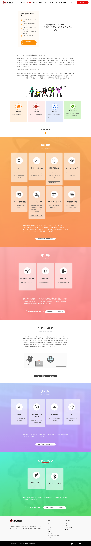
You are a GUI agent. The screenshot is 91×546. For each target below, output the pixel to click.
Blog (46, 2)
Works (35, 2)
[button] (83, 2)
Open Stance (68, 527)
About (40, 2)
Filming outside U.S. (61, 2)
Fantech (67, 529)
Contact (72, 2)
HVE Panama (68, 526)
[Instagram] (76, 544)
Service (29, 2)
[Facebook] (72, 544)
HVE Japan (68, 524)
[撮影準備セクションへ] (18, 111)
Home (23, 2)
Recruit (51, 2)
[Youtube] (80, 544)
